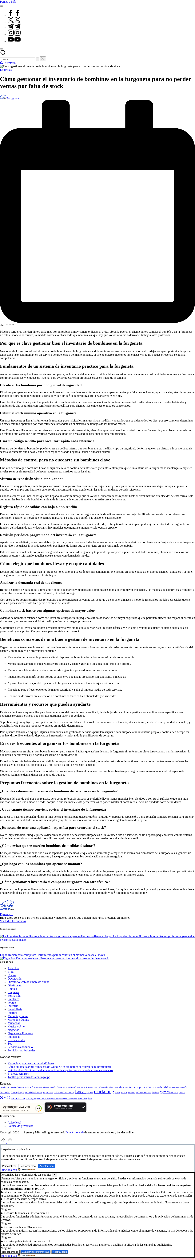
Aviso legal (14, 1122)
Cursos (12, 975)
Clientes (35, 1087)
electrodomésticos (127, 1087)
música (124, 1092)
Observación (37, 1213)
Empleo (12, 988)
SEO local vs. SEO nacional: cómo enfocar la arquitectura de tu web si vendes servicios (60, 1070)
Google (21, 1092)
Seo (10, 1043)
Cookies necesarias (15, 1199)
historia (38, 1092)
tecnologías (31, 1099)
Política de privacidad (21, 1126)
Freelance (13, 999)
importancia (48, 1092)
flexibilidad (5, 1092)
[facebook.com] (14, 15)
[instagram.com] (14, 34)
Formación (14, 995)
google (12, 1002)
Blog (11, 971)
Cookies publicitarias (17, 1241)
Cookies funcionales (16, 1213)
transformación (63, 1099)
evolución (182, 1087)
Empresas (6, 69)
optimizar (146, 1092)
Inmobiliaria (15, 1009)
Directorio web (75, 1132)
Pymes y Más (8, 1)
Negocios (13, 1029)
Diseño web (15, 985)
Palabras (155, 1092)
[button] (37, 59)
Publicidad (14, 1036)
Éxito (90, 1099)
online (139, 1092)
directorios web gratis (88, 1087)
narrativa (131, 1092)
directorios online (71, 1087)
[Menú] (1, 6)
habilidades (30, 1092)
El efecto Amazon (18, 1073)
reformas (174, 1092)
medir (117, 1092)
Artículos (13, 968)
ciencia (13, 1087)
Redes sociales (16, 1040)
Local (80, 1091)
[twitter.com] (14, 21)
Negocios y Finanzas (20, 1033)
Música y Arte (16, 1026)
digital (59, 1087)
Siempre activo (37, 1199)
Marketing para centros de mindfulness (31, 1063)
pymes (165, 1092)
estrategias (173, 1087)
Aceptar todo (46, 1166)
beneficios (4, 1087)
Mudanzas (14, 1023)
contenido (51, 1087)
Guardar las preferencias (35, 1251)
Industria (13, 1006)
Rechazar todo (28, 1166)
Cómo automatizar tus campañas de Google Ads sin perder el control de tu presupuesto (60, 1066)
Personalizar (9, 1166)
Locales (89, 1092)
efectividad (113, 1087)
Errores (151, 1087)
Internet (12, 1012)
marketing (104, 1091)
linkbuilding (68, 1092)
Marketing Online (18, 1019)
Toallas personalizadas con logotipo (29, 1077)
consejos (43, 1087)
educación (103, 1087)
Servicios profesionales (21, 1050)
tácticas (73, 1099)
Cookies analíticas (15, 1227)
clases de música (24, 1087)
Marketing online (18, 1016)
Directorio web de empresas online (28, 982)
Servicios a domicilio (20, 1047)
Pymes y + (6, 914)
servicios (18, 1098)
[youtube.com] (14, 41)
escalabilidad (162, 1087)
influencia (58, 1092)
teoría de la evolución (46, 1099)
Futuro (14, 1092)
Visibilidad (82, 1099)
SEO (5, 1097)
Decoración (15, 978)
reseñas (182, 1092)
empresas (141, 1087)
